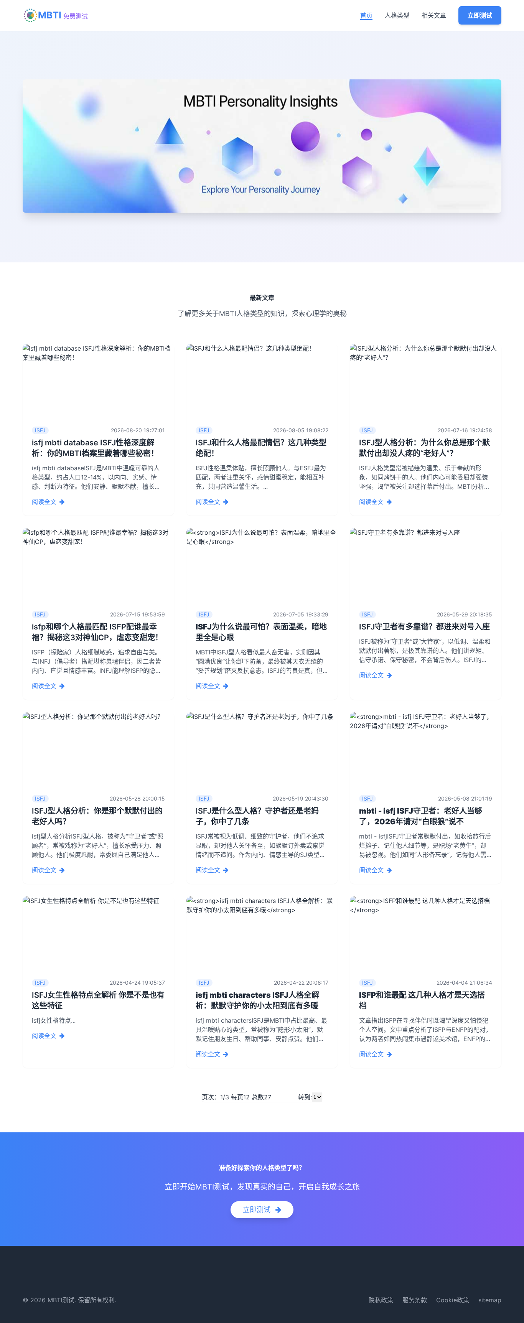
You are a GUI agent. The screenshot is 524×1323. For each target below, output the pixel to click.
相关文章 (434, 15)
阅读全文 (44, 502)
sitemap (489, 1300)
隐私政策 (381, 1300)
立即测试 (480, 15)
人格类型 (397, 15)
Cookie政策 (452, 1300)
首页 (366, 15)
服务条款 (414, 1300)
